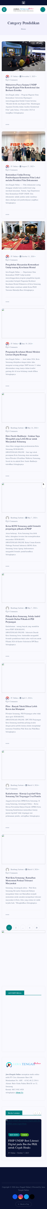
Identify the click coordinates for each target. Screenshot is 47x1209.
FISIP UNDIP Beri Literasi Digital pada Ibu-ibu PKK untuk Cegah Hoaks (23, 1144)
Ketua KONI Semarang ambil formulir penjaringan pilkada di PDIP (23, 527)
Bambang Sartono (17, 428)
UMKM (24, 1135)
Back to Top (24, 1204)
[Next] (39, 1113)
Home (23, 29)
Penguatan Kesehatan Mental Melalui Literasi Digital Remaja (23, 353)
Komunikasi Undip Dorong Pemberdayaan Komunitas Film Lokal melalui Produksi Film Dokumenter (23, 177)
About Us (19, 1092)
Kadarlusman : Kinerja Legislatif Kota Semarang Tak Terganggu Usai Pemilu (23, 795)
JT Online (14, 76)
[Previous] (35, 1113)
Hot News (14, 1135)
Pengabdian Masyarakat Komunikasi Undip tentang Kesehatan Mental (22, 266)
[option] (23, 1138)
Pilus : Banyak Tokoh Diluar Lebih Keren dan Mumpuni (21, 707)
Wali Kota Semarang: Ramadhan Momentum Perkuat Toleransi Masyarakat (20, 880)
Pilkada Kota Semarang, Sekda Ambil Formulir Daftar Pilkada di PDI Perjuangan (23, 619)
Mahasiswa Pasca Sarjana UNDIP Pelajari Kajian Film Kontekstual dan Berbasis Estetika (22, 87)
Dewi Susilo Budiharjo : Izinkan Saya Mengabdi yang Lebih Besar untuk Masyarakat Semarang (23, 438)
